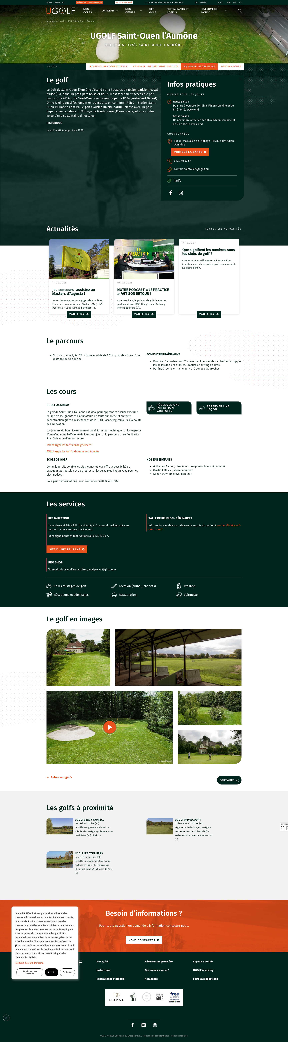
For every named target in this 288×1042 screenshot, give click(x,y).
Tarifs (177, 180)
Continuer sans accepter (30, 972)
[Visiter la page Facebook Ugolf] (132, 1025)
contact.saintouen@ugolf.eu (191, 169)
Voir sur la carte (188, 151)
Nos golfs (87, 10)
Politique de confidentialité (156, 1036)
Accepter (52, 972)
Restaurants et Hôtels (178, 10)
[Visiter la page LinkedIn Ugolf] (144, 1025)
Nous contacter (55, 2)
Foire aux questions (205, 978)
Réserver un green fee (89, 2)
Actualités (200, 2)
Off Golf (152, 10)
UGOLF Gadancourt (188, 819)
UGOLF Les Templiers (89, 853)
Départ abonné (231, 66)
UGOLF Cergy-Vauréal (89, 819)
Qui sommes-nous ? (209, 10)
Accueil (49, 21)
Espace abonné (124, 2)
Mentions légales (179, 1036)
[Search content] (240, 11)
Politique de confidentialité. (29, 963)
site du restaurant (64, 549)
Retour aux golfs (61, 777)
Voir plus (77, 314)
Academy (108, 10)
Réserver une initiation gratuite (155, 66)
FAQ (220, 2)
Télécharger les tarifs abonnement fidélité (72, 451)
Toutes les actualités (223, 228)
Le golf (52, 66)
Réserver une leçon (218, 408)
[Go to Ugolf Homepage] (60, 10)
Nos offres (130, 10)
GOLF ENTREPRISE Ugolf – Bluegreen (164, 2)
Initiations (103, 970)
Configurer (67, 972)
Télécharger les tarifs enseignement (68, 445)
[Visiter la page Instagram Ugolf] (155, 1025)
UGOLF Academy (203, 970)
